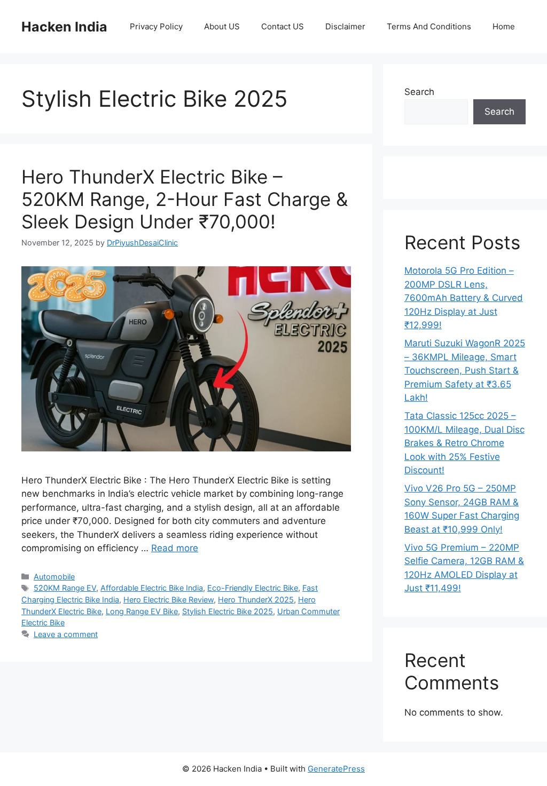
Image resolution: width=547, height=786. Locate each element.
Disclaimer (345, 26)
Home (504, 26)
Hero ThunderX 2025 (256, 599)
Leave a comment (66, 634)
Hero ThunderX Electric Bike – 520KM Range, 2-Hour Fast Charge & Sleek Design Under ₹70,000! (184, 199)
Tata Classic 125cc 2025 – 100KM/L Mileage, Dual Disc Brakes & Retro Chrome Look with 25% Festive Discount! (464, 442)
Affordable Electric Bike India (151, 587)
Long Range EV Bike (142, 611)
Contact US (282, 26)
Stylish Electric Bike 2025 (227, 611)
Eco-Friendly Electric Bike (252, 587)
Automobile (54, 576)
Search (419, 91)
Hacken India (64, 27)
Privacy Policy (156, 26)
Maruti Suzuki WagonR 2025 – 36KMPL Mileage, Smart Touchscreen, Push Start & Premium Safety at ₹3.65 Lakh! (464, 370)
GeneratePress (336, 769)
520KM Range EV (65, 587)
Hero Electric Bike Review (168, 599)
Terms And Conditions (429, 26)
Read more (174, 548)
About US (222, 26)
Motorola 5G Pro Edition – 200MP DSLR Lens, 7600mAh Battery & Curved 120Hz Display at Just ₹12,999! (463, 297)
